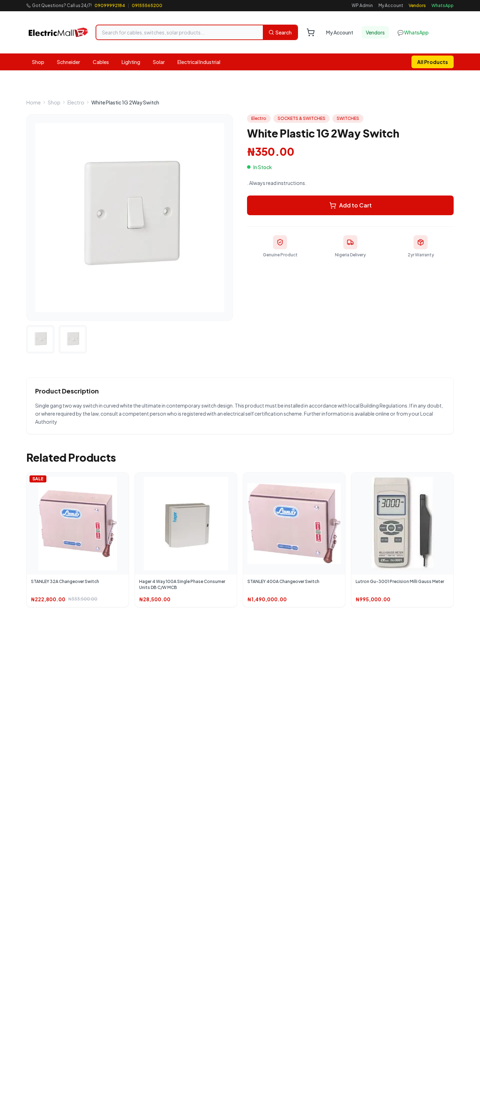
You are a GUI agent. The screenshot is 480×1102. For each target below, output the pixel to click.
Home (33, 102)
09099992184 (110, 5)
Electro (75, 102)
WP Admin (362, 5)
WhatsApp (443, 5)
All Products (432, 62)
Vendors (417, 5)
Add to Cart (355, 205)
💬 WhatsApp (413, 32)
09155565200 (147, 5)
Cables (101, 62)
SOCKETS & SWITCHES (301, 118)
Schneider (68, 62)
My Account (390, 5)
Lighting (131, 62)
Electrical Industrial (198, 62)
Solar (159, 62)
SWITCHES (348, 118)
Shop (38, 62)
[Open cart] (311, 32)
